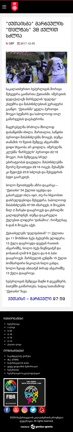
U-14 (9, 340)
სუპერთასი (13, 369)
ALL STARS (12, 359)
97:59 (59, 299)
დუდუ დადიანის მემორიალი (22, 366)
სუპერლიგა (13, 323)
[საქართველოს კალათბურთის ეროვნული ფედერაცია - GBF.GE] (14, 6)
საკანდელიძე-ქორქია (19, 355)
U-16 (9, 337)
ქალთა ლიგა (14, 344)
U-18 (9, 334)
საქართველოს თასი (18, 362)
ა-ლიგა (11, 327)
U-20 (9, 330)
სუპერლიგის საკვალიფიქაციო (23, 373)
